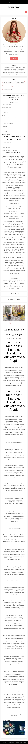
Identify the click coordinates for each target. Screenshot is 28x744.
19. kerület (11, 216)
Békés (13, 67)
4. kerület (23, 276)
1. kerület (9, 276)
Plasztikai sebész (7, 110)
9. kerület (18, 210)
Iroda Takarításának (11, 442)
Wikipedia (5, 131)
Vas (13, 74)
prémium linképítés (11, 206)
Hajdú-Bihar (5, 70)
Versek (4, 115)
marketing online (20, 82)
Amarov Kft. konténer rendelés (10, 120)
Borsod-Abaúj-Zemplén (20, 67)
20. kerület (16, 216)
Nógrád (9, 72)
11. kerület (11, 211)
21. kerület (21, 216)
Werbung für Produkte (8, 82)
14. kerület (15, 213)
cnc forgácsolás (7, 104)
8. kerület (13, 210)
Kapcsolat (14, 58)
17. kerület (13, 214)
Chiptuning (5, 126)
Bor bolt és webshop (8, 123)
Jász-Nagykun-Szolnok (16, 70)
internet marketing (8, 89)
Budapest (6, 69)
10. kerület (23, 210)
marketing (16, 85)
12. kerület (16, 211)
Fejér (14, 69)
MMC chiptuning (6, 147)
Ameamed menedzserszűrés (9, 118)
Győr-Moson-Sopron (19, 69)
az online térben (14, 48)
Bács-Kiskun (5, 67)
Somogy (15, 72)
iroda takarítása (9, 416)
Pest (12, 72)
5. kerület (13, 208)
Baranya (10, 67)
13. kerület (10, 213)
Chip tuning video (7, 129)
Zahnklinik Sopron (14, 102)
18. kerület (18, 214)
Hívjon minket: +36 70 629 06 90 (13, 2)
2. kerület (18, 206)
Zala (20, 74)
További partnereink (7, 134)
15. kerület (20, 213)
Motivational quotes (7, 144)
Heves (9, 70)
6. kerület (18, 208)
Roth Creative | (18, 742)
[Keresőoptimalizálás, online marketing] (14, 7)
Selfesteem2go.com (7, 142)
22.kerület (11, 218)
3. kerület (22, 206)
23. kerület (16, 218)
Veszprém (16, 74)
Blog (16, 44)
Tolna (11, 74)
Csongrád (10, 69)
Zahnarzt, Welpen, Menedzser (10, 150)
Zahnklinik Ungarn (14, 101)
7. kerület (9, 210)
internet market (7, 85)
